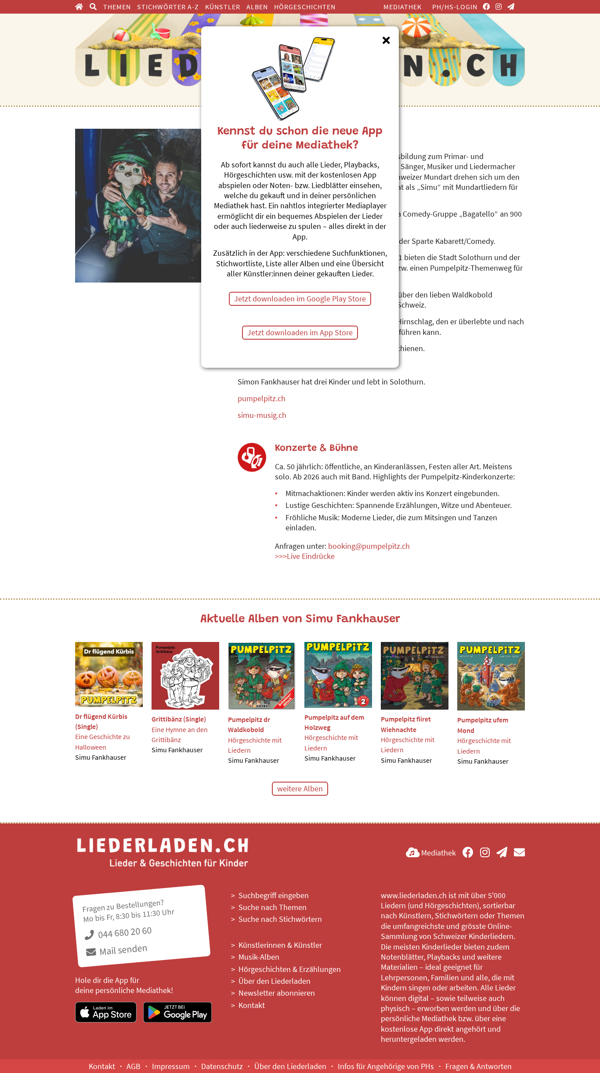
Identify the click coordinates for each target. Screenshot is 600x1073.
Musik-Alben (259, 957)
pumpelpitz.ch (262, 398)
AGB (134, 1066)
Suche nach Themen (273, 907)
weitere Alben (300, 788)
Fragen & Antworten (478, 1066)
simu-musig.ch (262, 415)
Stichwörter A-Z (168, 6)
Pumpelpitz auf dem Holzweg (334, 722)
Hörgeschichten (305, 6)
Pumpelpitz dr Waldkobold (249, 724)
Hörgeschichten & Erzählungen (290, 969)
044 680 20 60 (124, 932)
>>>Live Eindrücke (305, 556)
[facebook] (486, 6)
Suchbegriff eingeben (274, 895)
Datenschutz (222, 1066)
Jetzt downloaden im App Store (300, 332)
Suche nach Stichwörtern (280, 919)
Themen (117, 6)
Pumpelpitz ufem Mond (482, 724)
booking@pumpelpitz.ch (369, 546)
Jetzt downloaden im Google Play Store (300, 299)
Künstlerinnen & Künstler (280, 945)
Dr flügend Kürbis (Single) (101, 721)
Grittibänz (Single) (179, 718)
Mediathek (402, 6)
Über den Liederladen (275, 981)
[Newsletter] (511, 6)
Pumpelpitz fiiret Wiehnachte (406, 723)
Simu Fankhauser (101, 757)
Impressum (171, 1066)
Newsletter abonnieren (277, 993)
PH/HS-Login (454, 6)
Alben (257, 6)
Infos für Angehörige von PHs (386, 1066)
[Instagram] (498, 6)
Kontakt (252, 1005)
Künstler (222, 6)
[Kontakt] (519, 853)
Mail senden (122, 949)
